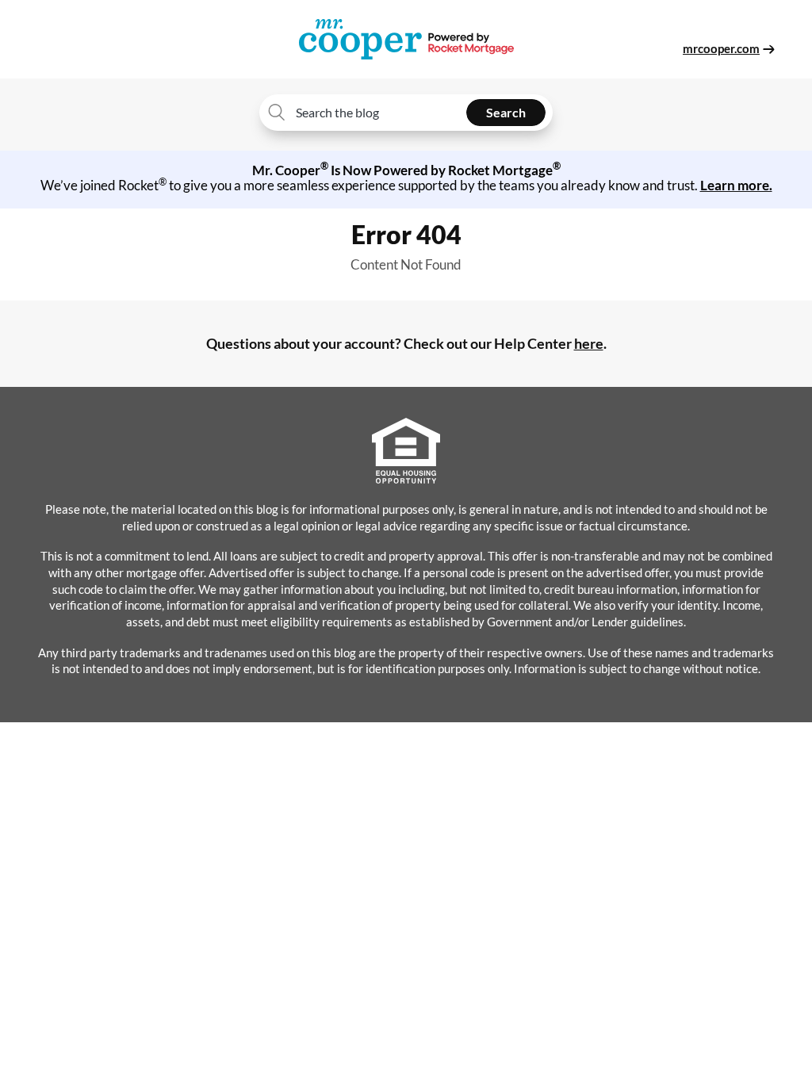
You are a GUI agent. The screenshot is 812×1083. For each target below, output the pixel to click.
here (588, 343)
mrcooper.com (721, 48)
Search (506, 112)
